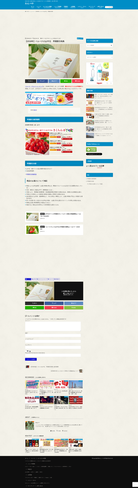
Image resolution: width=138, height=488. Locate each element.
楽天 (51, 477)
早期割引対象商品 (31, 174)
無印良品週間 (43, 466)
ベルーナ (51, 279)
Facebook (65, 430)
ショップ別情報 (57, 7)
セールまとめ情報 (47, 7)
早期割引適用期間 (91, 178)
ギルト (70, 466)
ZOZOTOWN (65, 466)
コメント (27, 320)
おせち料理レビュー (34, 483)
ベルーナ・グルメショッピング (34, 86)
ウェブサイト (28, 345)
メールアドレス (29, 339)
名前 (26, 333)
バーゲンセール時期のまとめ (30, 460)
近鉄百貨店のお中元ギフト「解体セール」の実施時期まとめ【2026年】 (104, 109)
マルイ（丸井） (32, 466)
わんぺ (37, 422)
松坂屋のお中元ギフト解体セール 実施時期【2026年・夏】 (104, 121)
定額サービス (41, 477)
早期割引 (66, 7)
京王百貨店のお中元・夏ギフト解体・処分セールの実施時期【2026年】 (103, 128)
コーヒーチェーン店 (28, 477)
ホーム (32, 7)
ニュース (39, 7)
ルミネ (26, 466)
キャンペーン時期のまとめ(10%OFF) (44, 460)
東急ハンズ (50, 466)
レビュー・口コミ (82, 7)
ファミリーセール (57, 466)
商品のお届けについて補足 (95, 184)
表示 (35, 110)
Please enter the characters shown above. (35, 352)
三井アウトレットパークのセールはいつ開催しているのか (104, 134)
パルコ (38, 466)
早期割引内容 (90, 181)
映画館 (35, 477)
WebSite (53, 430)
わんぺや (29, 3)
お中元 (34, 279)
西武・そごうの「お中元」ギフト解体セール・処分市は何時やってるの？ (104, 96)
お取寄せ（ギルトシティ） (45, 483)
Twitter (59, 430)
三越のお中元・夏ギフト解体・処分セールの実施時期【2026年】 (104, 115)
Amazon (46, 477)
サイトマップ (92, 7)
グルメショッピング (42, 279)
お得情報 (73, 7)
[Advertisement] (69, 25)
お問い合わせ (100, 7)
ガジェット (27, 483)
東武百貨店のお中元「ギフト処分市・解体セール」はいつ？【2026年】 (103, 102)
